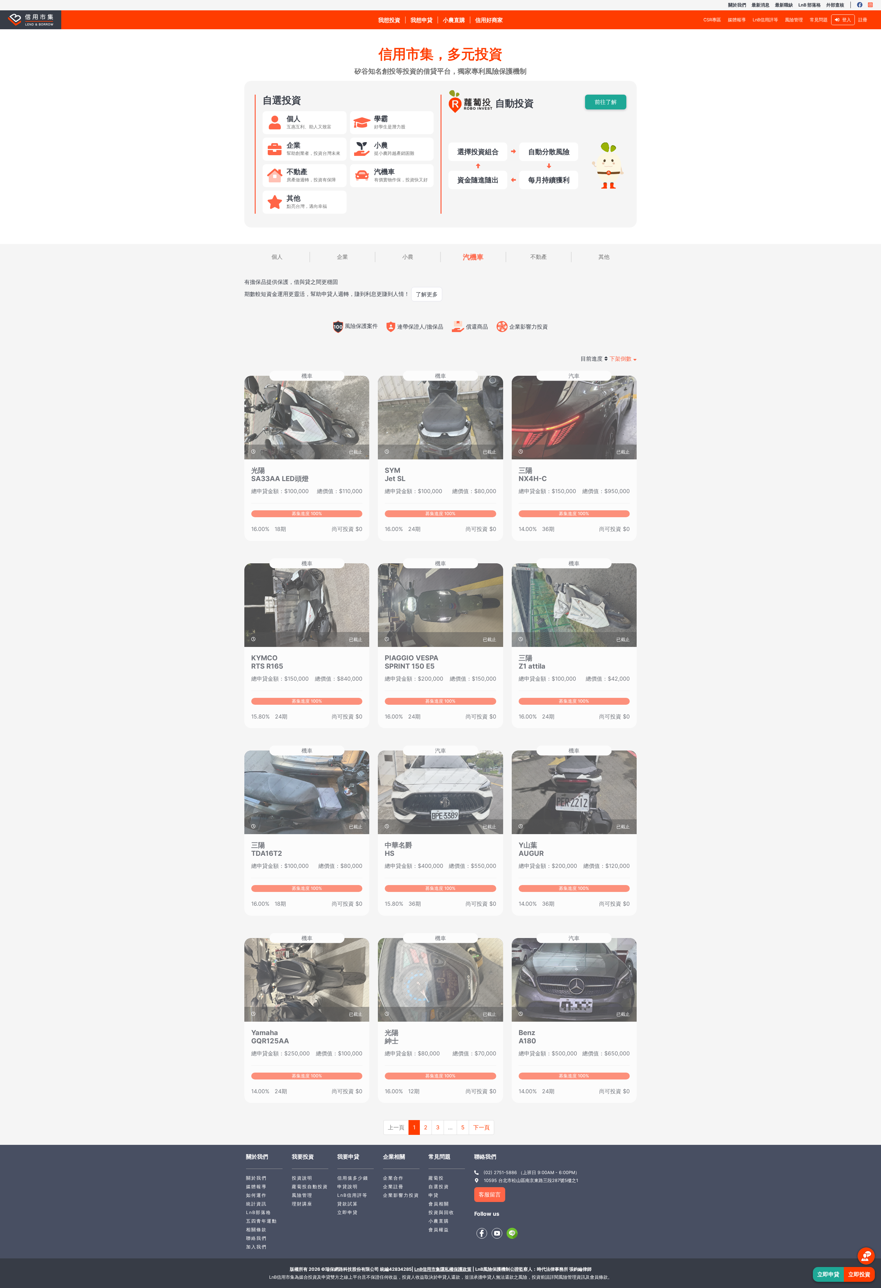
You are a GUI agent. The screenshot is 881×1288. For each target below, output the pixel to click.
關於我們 (737, 5)
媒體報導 (737, 19)
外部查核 (835, 5)
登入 (845, 19)
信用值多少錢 (352, 1178)
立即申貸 (347, 1212)
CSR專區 (712, 19)
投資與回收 (441, 1212)
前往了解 (606, 101)
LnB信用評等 (765, 19)
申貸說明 (347, 1186)
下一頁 (481, 1127)
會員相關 (438, 1203)
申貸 (433, 1195)
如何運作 (256, 1195)
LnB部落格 (258, 1212)
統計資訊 (256, 1203)
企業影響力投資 (401, 1195)
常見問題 (819, 19)
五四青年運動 (261, 1221)
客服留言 (490, 1194)
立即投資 (859, 1274)
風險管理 (794, 19)
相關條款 (256, 1229)
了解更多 (427, 294)
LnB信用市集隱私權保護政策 (442, 1269)
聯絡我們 (256, 1238)
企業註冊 (393, 1186)
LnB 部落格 (809, 5)
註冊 (862, 19)
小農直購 (438, 1221)
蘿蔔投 (436, 1178)
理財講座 (302, 1203)
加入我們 (256, 1246)
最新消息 (760, 5)
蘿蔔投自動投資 (310, 1186)
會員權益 (438, 1229)
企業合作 (393, 1178)
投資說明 (302, 1178)
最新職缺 (784, 5)
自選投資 (438, 1186)
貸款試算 (347, 1203)
